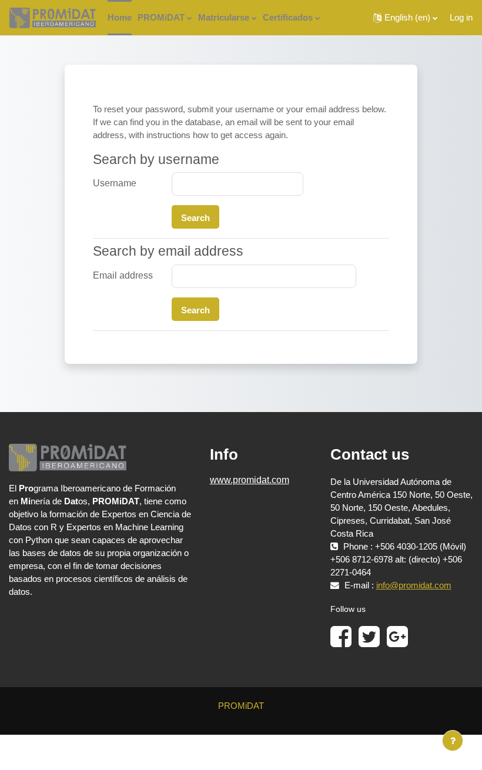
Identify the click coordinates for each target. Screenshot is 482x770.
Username (114, 183)
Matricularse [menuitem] (223, 17)
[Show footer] (452, 740)
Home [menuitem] (120, 17)
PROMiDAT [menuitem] (161, 17)
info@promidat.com (413, 585)
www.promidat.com (249, 480)
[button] (405, 17)
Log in (461, 17)
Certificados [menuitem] (288, 17)
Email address (123, 275)
